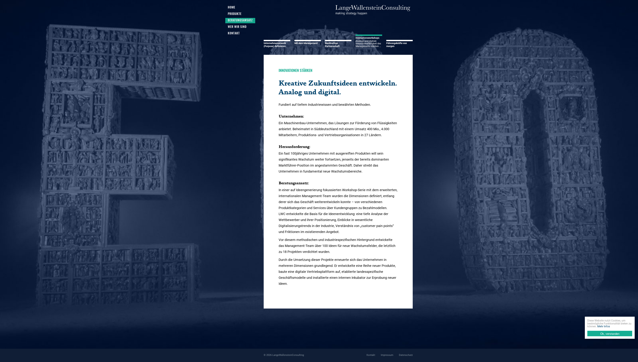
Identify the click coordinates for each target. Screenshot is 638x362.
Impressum (387, 355)
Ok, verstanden (609, 333)
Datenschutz (406, 355)
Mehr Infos (603, 326)
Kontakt (371, 355)
